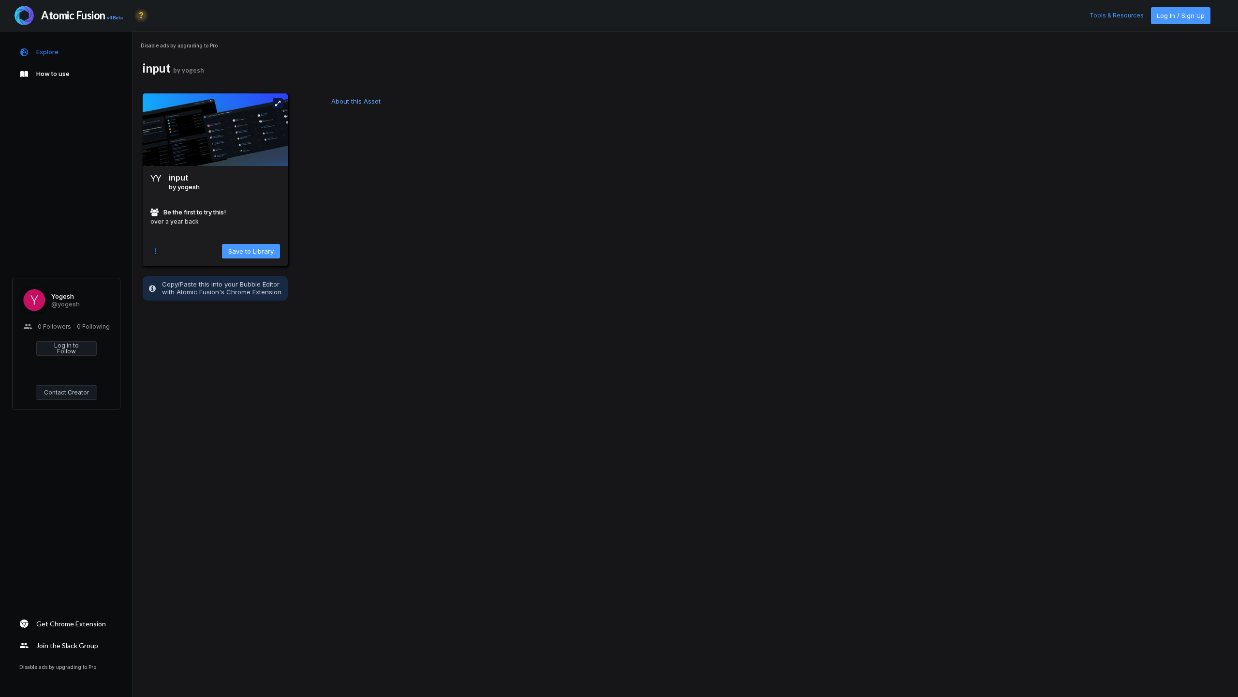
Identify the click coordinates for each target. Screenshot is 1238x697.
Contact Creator (66, 392)
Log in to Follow (66, 348)
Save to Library (251, 251)
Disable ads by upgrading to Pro (179, 45)
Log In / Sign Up (1181, 15)
